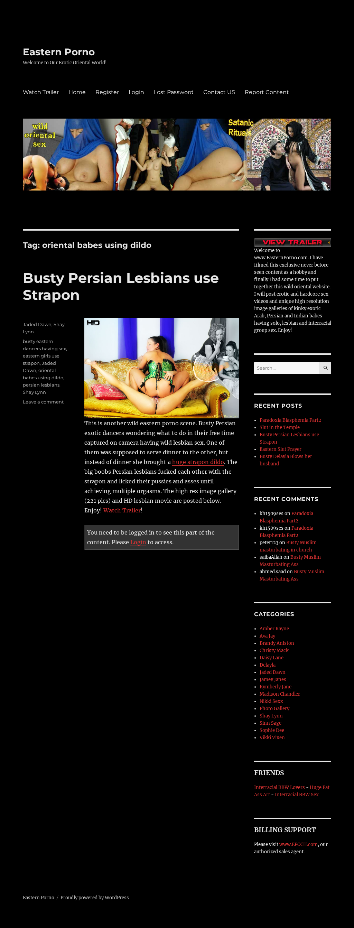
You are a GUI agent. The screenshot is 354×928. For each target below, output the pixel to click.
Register (107, 92)
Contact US (219, 92)
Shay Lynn (34, 392)
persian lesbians (41, 385)
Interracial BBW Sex (297, 795)
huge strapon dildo (198, 461)
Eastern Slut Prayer (280, 449)
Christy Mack (274, 650)
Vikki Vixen (272, 738)
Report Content (267, 92)
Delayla (268, 665)
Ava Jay (267, 636)
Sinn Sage (270, 723)
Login (136, 92)
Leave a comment (43, 402)
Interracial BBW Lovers (279, 787)
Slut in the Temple (280, 427)
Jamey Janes (273, 680)
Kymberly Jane (275, 687)
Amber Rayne (274, 629)
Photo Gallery (274, 709)
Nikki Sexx (271, 701)
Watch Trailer (41, 92)
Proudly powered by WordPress (94, 898)
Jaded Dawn (37, 324)
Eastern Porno (59, 52)
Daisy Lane (271, 658)
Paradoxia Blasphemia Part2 (290, 420)
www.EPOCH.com (298, 844)
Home (77, 92)
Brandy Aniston (277, 643)
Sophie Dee (272, 730)
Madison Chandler (280, 694)
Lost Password (174, 92)
